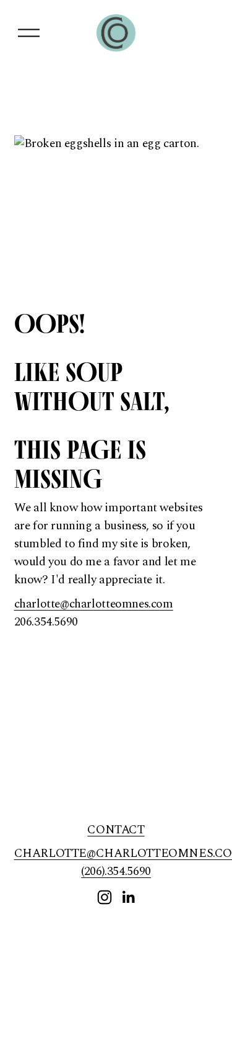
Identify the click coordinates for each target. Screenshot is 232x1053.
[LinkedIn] (128, 897)
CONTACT (115, 830)
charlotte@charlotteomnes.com (93, 604)
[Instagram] (104, 897)
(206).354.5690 (116, 871)
